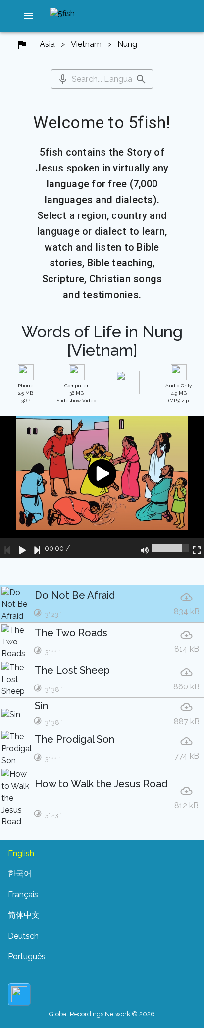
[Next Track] (37, 548)
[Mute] (144, 548)
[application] (102, 487)
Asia (47, 44)
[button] (28, 16)
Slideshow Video (76, 393)
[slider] (170, 548)
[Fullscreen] (196, 548)
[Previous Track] (7, 548)
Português (27, 956)
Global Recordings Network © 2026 (102, 1014)
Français (23, 894)
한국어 (20, 873)
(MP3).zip (178, 393)
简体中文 (24, 915)
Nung (127, 44)
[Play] (22, 548)
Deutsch (23, 936)
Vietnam (86, 44)
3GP (26, 393)
